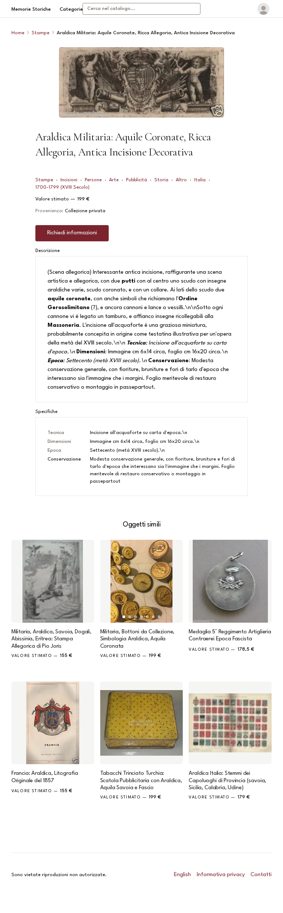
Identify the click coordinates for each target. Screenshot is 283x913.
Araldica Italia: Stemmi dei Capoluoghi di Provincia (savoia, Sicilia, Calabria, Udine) (227, 780)
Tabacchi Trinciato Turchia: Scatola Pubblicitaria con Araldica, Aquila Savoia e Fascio (141, 780)
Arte (114, 180)
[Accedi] (263, 9)
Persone (93, 180)
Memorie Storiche (31, 9)
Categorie (71, 9)
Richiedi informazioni (72, 233)
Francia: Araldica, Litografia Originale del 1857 (44, 777)
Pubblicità (136, 180)
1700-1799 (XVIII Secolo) (62, 187)
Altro (181, 180)
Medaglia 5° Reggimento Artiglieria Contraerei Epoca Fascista (230, 635)
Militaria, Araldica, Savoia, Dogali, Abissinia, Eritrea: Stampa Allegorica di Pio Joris (51, 639)
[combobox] (141, 9)
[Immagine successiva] (174, 581)
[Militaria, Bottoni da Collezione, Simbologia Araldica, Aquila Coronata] (141, 581)
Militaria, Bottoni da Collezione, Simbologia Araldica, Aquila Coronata (137, 639)
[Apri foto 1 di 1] (141, 82)
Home (17, 33)
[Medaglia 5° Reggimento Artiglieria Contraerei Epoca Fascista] (230, 581)
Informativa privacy (221, 875)
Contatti (261, 875)
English (182, 875)
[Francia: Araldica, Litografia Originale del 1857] (52, 723)
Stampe (40, 33)
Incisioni (68, 180)
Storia (161, 180)
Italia (200, 180)
